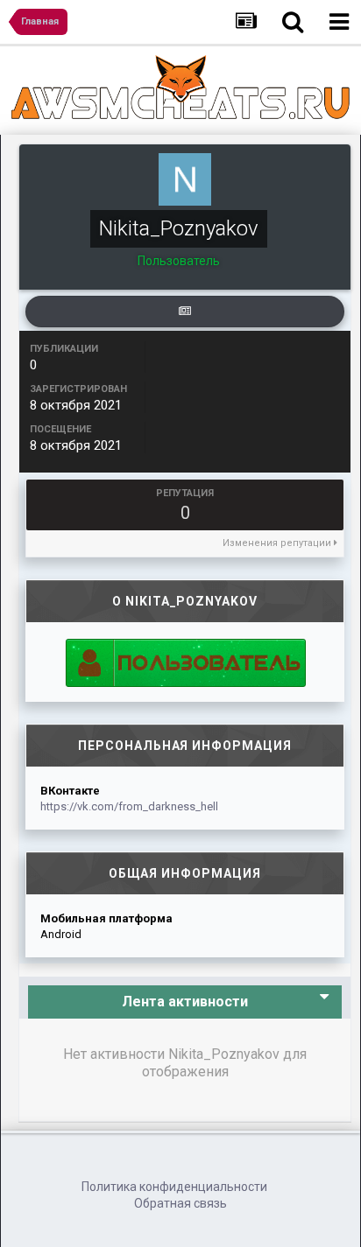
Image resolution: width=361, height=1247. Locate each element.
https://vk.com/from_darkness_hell (129, 806)
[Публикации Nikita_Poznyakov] (184, 311)
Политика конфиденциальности (174, 1187)
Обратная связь (180, 1203)
